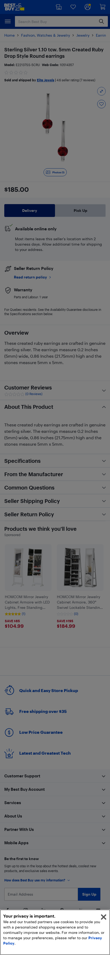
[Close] (103, 917)
